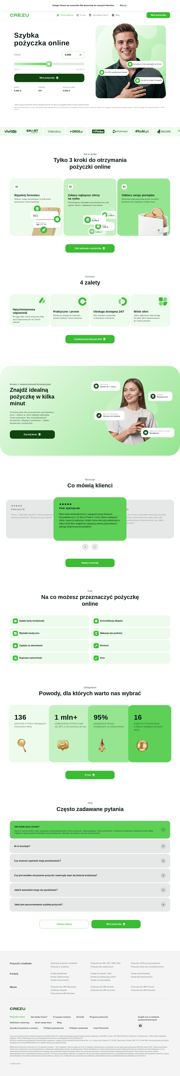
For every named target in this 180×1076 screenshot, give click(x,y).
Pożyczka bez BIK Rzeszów (143, 990)
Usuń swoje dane (43, 1022)
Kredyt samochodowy (140, 973)
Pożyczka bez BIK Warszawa (63, 987)
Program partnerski (99, 1017)
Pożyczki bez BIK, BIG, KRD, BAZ (106, 963)
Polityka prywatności (54, 1028)
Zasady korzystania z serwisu (24, 1028)
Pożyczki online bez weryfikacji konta (147, 967)
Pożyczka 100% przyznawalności (145, 963)
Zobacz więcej (64, 924)
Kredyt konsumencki (60, 980)
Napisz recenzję (90, 563)
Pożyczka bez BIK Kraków (102, 987)
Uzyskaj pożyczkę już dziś (88, 339)
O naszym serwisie (62, 1017)
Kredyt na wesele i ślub (101, 973)
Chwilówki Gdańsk (59, 990)
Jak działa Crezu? (101, 15)
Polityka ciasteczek (78, 1028)
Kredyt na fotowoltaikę (100, 980)
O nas (83, 15)
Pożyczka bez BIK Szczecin (103, 990)
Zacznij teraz (30, 434)
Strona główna (66, 15)
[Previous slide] (85, 547)
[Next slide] (94, 547)
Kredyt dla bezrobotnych (142, 977)
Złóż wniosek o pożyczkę (88, 248)
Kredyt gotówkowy (59, 973)
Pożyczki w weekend (60, 967)
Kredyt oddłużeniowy (60, 977)
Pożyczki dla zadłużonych (102, 967)
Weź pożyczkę (158, 15)
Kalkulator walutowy (19, 1022)
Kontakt (80, 1017)
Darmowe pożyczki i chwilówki (64, 963)
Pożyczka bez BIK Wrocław (63, 993)
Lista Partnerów (101, 1028)
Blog (118, 15)
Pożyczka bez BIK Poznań (142, 987)
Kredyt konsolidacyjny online (103, 977)
